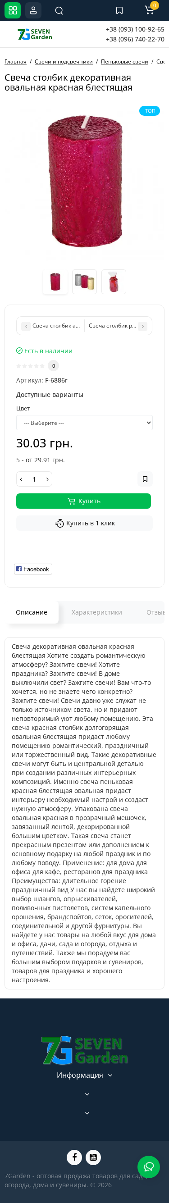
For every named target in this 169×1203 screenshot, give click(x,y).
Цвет (23, 408)
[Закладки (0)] (119, 10)
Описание (31, 612)
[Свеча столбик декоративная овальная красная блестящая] (84, 181)
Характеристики (97, 612)
